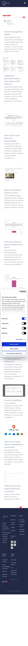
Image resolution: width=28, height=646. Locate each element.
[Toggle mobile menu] (25, 3)
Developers (13, 559)
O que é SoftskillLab (12, 400)
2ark (12, 567)
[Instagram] (12, 548)
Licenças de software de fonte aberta (14, 572)
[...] (19, 51)
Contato (13, 527)
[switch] (24, 323)
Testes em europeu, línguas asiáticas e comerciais (12, 488)
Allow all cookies (14, 344)
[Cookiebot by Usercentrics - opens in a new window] (19, 292)
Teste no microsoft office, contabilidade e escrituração (13, 444)
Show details (19, 339)
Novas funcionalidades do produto (6, 566)
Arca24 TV (4, 571)
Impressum (22, 534)
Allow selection (14, 348)
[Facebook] (12, 545)
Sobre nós (13, 519)
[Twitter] (15, 545)
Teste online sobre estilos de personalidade (12, 138)
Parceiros (13, 530)
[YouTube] (15, 542)
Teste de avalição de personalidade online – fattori (14, 244)
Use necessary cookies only (14, 353)
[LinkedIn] (12, 542)
